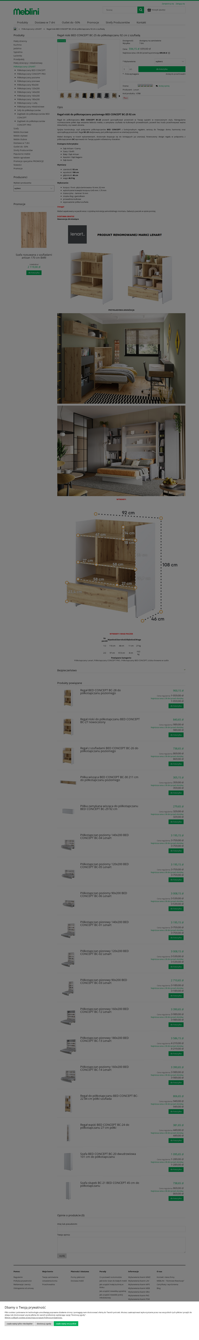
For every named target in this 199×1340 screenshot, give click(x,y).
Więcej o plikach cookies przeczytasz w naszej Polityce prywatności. (33, 1317)
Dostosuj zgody (44, 1323)
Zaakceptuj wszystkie (66, 1323)
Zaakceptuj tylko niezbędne (19, 1323)
